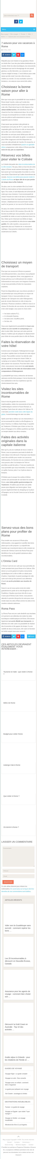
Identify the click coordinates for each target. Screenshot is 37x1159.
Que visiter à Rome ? (11, 796)
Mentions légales (21, 1144)
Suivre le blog (9, 1144)
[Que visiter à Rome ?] (18, 785)
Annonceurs (26, 1142)
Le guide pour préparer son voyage (17, 1089)
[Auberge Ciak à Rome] (18, 754)
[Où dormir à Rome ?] (18, 816)
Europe (23, 34)
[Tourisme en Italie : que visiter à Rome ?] (18, 660)
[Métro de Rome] (18, 691)
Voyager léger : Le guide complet (16, 1074)
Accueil (9, 1142)
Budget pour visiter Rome (13, 734)
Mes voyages (14, 34)
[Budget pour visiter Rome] (18, 722)
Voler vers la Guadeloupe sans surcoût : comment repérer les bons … (18, 928)
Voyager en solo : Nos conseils (15, 1078)
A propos (17, 1142)
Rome (3, 36)
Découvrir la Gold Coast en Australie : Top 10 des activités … (16, 1027)
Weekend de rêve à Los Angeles (16, 1124)
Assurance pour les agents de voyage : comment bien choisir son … (18, 994)
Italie (29, 34)
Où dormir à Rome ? (11, 827)
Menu (4, 29)
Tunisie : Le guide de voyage (14, 1107)
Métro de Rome (9, 703)
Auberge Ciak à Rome (11, 765)
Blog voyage (4, 34)
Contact (31, 1144)
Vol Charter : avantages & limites (16, 1093)
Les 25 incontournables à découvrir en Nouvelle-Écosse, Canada (18, 961)
